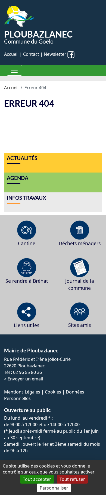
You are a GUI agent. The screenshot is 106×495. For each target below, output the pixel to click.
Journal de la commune (79, 284)
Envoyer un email (25, 379)
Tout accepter (37, 479)
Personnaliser (54, 488)
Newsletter (55, 54)
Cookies (53, 392)
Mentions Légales (22, 392)
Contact (31, 54)
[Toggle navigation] (14, 70)
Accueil (11, 54)
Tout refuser (72, 479)
